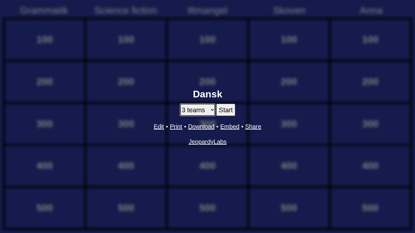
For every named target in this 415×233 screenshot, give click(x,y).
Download (201, 126)
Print (176, 126)
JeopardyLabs (208, 141)
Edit (159, 126)
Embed (229, 126)
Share (253, 126)
